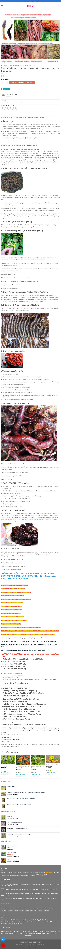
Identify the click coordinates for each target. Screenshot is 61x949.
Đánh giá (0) (8, 117)
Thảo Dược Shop (11, 94)
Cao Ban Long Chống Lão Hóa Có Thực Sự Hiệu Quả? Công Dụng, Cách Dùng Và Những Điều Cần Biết (31, 889)
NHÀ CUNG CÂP (30, 944)
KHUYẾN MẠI (22, 944)
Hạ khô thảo (4, 766)
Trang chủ (4, 65)
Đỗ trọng (33, 767)
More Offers (22, 117)
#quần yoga (4, 910)
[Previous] (1, 766)
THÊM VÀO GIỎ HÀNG (17, 82)
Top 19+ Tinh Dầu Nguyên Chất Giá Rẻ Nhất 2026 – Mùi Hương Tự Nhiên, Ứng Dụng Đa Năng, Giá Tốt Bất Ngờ (31, 894)
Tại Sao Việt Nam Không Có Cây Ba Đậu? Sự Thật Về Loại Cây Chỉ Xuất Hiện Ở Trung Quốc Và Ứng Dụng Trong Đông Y (32, 885)
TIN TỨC (43, 944)
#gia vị (33, 908)
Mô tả (2, 117)
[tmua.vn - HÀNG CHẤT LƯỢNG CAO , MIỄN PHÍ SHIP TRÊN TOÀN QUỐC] (30, 6)
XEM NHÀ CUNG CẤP (31, 935)
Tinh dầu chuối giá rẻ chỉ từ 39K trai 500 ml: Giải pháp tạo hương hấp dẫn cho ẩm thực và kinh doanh (30, 898)
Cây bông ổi (19, 767)
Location (15, 117)
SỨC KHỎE (11, 65)
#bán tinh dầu (28, 908)
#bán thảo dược (8, 105)
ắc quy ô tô (47, 910)
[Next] (60, 766)
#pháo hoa (47, 908)
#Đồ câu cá (21, 910)
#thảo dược (14, 105)
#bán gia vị (4, 908)
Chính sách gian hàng (33, 117)
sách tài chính (41, 910)
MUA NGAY (30, 82)
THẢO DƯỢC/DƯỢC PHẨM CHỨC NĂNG (25, 65)
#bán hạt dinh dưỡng (11, 908)
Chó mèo (35, 910)
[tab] (2, 117)
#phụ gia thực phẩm (54, 908)
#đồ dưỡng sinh (28, 910)
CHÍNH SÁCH (37, 944)
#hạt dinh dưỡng (39, 908)
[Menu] (2, 6)
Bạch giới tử (49, 766)
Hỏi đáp (42, 117)
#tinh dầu (16, 910)
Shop (17, 944)
